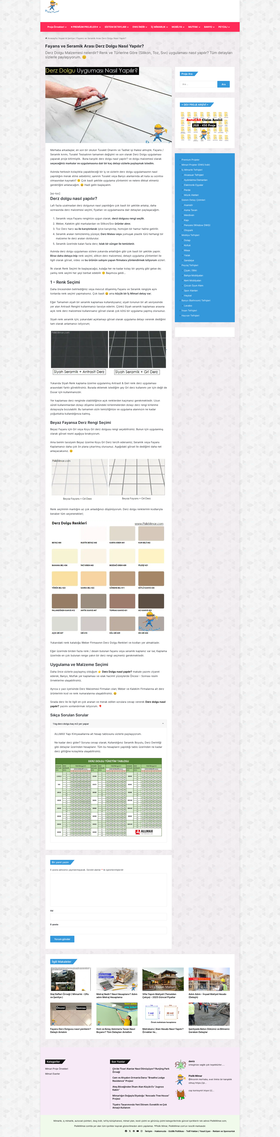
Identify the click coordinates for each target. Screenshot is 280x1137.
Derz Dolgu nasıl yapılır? (117, 671)
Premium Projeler (190, 159)
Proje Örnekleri (55, 26)
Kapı (186, 220)
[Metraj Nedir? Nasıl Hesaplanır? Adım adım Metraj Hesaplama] (117, 979)
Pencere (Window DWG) (197, 225)
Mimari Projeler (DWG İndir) (196, 164)
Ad (51, 910)
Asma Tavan (190, 210)
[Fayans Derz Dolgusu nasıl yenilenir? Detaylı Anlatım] (71, 1014)
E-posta (54, 924)
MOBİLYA (177, 26)
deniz (192, 1061)
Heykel (188, 295)
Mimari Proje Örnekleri (56, 1068)
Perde (187, 190)
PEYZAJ (222, 26)
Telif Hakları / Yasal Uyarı (198, 1131)
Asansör (188, 205)
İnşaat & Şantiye (67, 38)
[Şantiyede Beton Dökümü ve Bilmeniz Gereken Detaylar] (209, 1014)
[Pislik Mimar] (52, 6)
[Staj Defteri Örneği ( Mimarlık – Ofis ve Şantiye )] (71, 979)
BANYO (208, 26)
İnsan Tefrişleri (189, 310)
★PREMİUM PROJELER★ (84, 26)
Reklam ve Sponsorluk (224, 1131)
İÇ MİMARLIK (158, 26)
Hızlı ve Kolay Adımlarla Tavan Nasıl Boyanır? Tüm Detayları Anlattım (115, 1030)
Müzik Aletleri (191, 195)
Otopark (188, 230)
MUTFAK (193, 26)
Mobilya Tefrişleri (190, 235)
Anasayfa (52, 38)
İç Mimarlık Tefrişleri (192, 169)
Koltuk (187, 245)
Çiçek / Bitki (190, 270)
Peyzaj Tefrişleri (190, 265)
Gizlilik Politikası (176, 1131)
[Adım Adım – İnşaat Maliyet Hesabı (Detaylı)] (209, 979)
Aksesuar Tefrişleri (194, 175)
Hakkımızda (160, 1131)
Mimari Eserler (52, 1073)
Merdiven (189, 215)
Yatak (187, 255)
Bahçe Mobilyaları (193, 275)
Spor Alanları (191, 290)
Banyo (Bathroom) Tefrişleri (196, 300)
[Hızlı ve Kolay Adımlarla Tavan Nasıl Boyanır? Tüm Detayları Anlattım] (117, 1014)
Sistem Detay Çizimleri (193, 200)
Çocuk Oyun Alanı (193, 285)
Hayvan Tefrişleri (190, 315)
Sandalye (189, 260)
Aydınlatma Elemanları (195, 180)
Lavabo (188, 305)
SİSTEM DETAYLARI (115, 26)
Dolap (187, 240)
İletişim (148, 1131)
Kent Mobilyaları (192, 280)
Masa (187, 250)
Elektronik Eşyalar (193, 185)
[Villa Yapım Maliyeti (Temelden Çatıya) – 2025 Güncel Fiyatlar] (163, 979)
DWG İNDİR (139, 26)
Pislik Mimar (195, 1075)
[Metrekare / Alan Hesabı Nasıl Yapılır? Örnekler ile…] (163, 1014)
